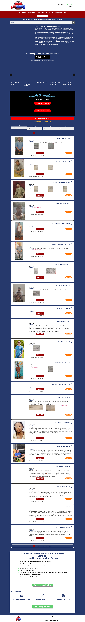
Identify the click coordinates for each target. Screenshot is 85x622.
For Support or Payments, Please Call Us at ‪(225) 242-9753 (42, 19)
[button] (12, 37)
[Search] (73, 22)
